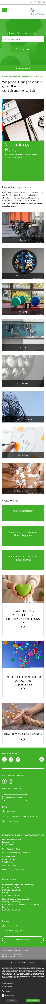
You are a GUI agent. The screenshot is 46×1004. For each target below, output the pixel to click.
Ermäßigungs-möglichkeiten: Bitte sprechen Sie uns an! (23, 617)
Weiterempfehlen (10, 753)
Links (4, 806)
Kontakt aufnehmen (14, 797)
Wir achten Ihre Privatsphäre (23, 963)
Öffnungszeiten (9, 879)
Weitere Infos (10, 500)
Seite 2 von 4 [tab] (21, 178)
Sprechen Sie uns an (11, 788)
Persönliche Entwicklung (23, 419)
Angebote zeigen (23, 48)
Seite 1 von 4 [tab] (17, 178)
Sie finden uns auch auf (13, 775)
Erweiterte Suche (23, 68)
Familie (23, 240)
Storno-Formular (23, 939)
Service (5, 920)
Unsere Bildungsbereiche (17, 187)
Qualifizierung (23, 455)
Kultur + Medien (23, 383)
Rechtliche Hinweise (7, 986)
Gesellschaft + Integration (23, 491)
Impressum (4, 981)
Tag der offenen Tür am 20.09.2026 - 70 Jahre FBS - (23, 680)
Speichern (12, 1001)
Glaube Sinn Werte (23, 276)
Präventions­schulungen (23, 734)
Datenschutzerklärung (13, 978)
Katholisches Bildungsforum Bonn (23, 835)
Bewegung (23, 312)
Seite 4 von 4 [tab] (28, 178)
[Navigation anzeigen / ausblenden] (4, 8)
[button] (30, 2)
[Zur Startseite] (30, 12)
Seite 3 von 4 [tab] (25, 178)
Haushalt (23, 347)
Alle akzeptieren (33, 1001)
